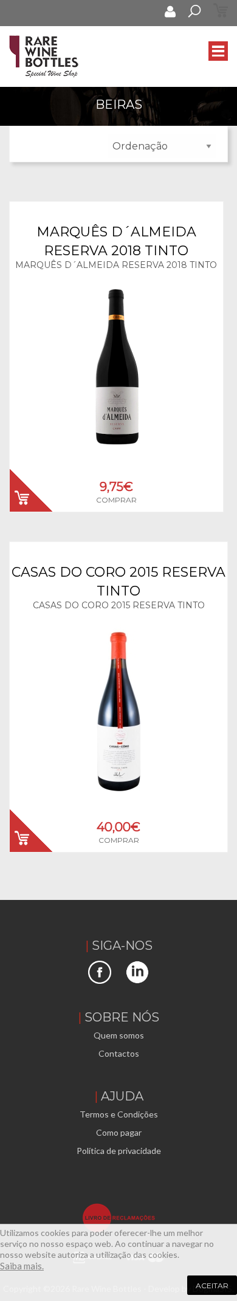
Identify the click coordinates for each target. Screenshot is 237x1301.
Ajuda (122, 1096)
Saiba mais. (22, 1265)
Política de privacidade (119, 1150)
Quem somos (119, 1035)
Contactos (118, 1053)
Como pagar (119, 1132)
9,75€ (116, 486)
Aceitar (212, 1285)
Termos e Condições (119, 1114)
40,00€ (118, 827)
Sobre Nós (121, 1017)
